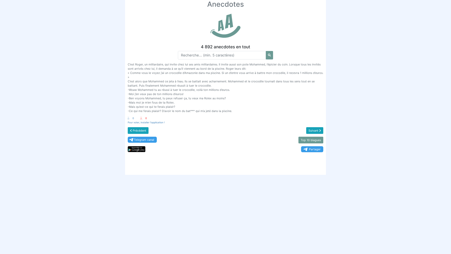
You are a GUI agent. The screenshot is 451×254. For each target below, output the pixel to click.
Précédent (139, 130)
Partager (315, 149)
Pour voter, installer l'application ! (146, 122)
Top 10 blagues (311, 140)
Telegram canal (144, 139)
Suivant (313, 130)
